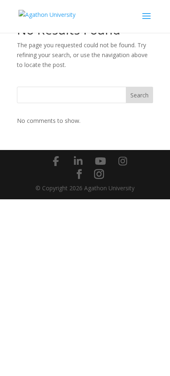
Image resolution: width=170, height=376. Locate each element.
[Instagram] (122, 161)
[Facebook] (56, 161)
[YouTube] (100, 161)
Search (139, 95)
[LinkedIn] (78, 161)
